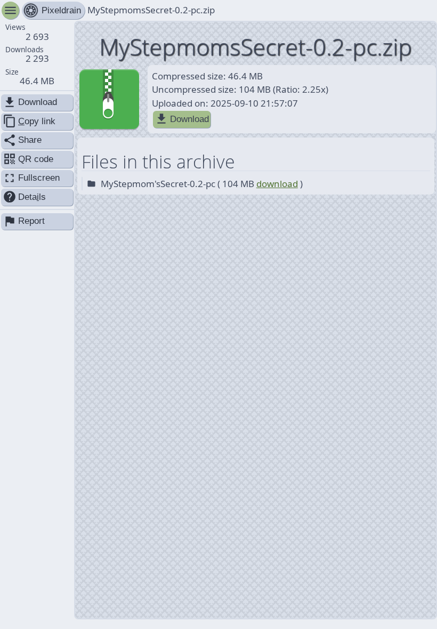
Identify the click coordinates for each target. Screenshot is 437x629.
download (277, 184)
